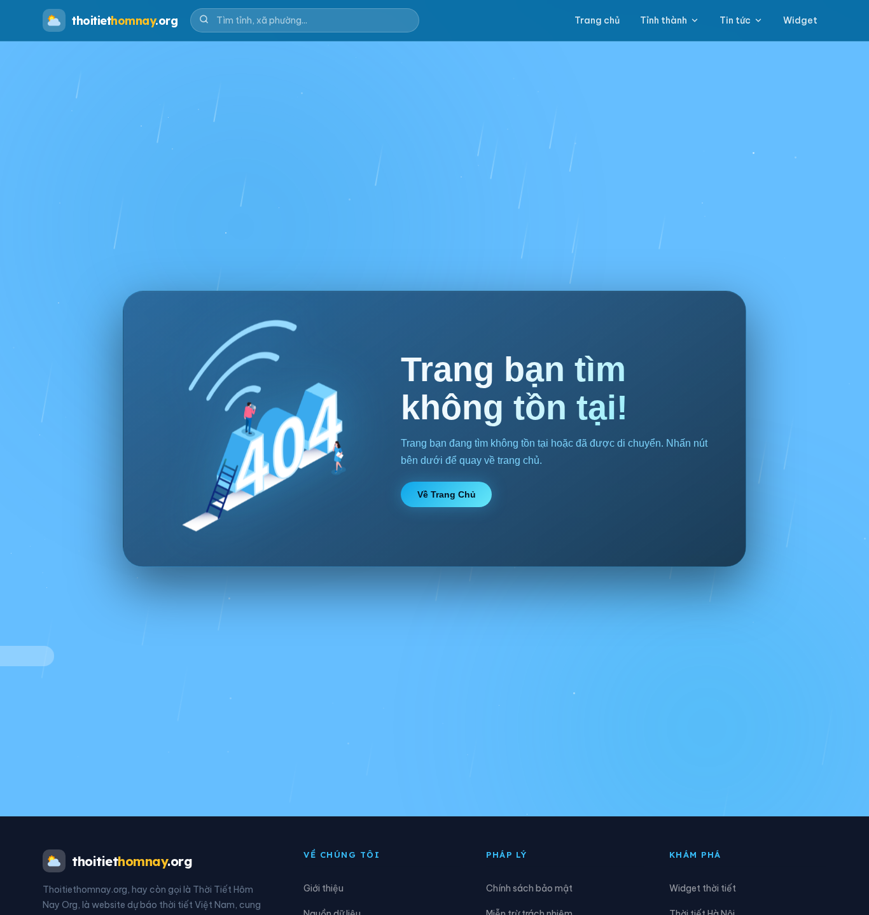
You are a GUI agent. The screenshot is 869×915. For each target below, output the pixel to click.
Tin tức (735, 20)
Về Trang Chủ (446, 494)
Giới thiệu (323, 888)
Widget (800, 20)
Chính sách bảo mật (529, 888)
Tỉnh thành (663, 20)
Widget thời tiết (702, 888)
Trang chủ (597, 20)
